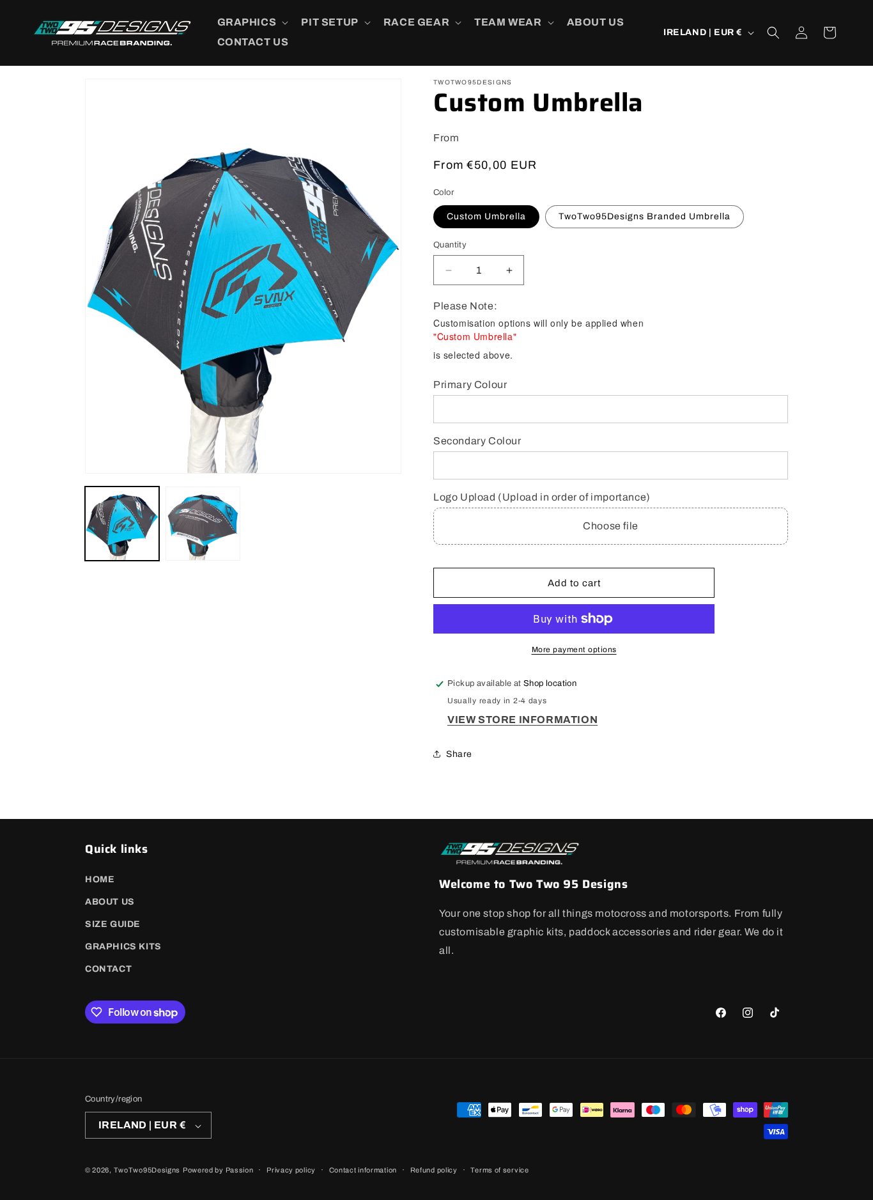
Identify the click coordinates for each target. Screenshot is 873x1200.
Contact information (363, 1170)
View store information (522, 719)
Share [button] (459, 754)
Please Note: (465, 306)
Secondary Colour (477, 441)
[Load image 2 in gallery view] (203, 524)
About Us (110, 901)
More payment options (574, 649)
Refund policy (434, 1170)
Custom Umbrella (486, 216)
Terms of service (499, 1170)
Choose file (610, 525)
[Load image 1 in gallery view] (122, 524)
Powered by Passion (218, 1170)
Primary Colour (470, 385)
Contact (108, 969)
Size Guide (113, 924)
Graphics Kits (123, 946)
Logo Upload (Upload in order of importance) (542, 497)
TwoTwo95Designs (147, 1170)
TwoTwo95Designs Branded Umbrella (644, 216)
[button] (252, 23)
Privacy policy (291, 1170)
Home (99, 879)
